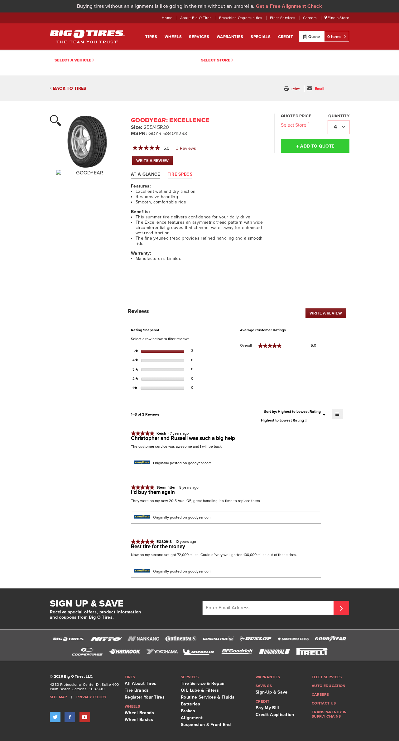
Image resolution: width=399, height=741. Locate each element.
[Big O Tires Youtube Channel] (84, 717)
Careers (310, 18)
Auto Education (328, 686)
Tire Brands (137, 690)
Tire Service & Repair (203, 683)
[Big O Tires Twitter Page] (55, 717)
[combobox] (338, 127)
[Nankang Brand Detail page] (143, 639)
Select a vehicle (73, 60)
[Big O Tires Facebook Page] (70, 717)
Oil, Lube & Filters (200, 690)
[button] (292, 89)
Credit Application (275, 714)
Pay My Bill (267, 707)
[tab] (148, 174)
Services (199, 36)
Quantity (338, 116)
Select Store (216, 60)
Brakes (188, 711)
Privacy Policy (91, 697)
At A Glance (145, 174)
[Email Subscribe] (341, 608)
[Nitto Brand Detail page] (106, 639)
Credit (285, 36)
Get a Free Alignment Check (289, 6)
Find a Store (338, 18)
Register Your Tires (145, 697)
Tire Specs (180, 174)
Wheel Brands (139, 712)
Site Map (58, 697)
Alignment (192, 717)
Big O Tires (87, 36)
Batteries (190, 704)
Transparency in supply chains (329, 714)
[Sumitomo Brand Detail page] (293, 639)
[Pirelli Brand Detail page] (311, 651)
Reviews (188, 149)
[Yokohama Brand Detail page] (162, 651)
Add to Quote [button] (316, 146)
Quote (313, 36)
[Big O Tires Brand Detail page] (68, 639)
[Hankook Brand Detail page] (124, 651)
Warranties (230, 36)
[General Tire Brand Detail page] (218, 639)
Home (168, 18)
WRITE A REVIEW (154, 161)
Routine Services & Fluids (207, 697)
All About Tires (140, 683)
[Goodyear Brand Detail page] (330, 639)
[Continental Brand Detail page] (181, 639)
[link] (146, 148)
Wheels (174, 36)
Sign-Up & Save (271, 692)
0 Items (335, 36)
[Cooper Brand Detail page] (87, 651)
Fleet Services (283, 18)
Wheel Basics (139, 719)
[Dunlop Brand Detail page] (255, 639)
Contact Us (324, 703)
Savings (264, 686)
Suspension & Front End (206, 724)
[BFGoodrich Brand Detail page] (237, 651)
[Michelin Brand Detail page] (199, 651)
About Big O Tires (196, 18)
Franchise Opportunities (241, 18)
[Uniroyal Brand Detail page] (274, 651)
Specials (261, 36)
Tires (151, 36)
